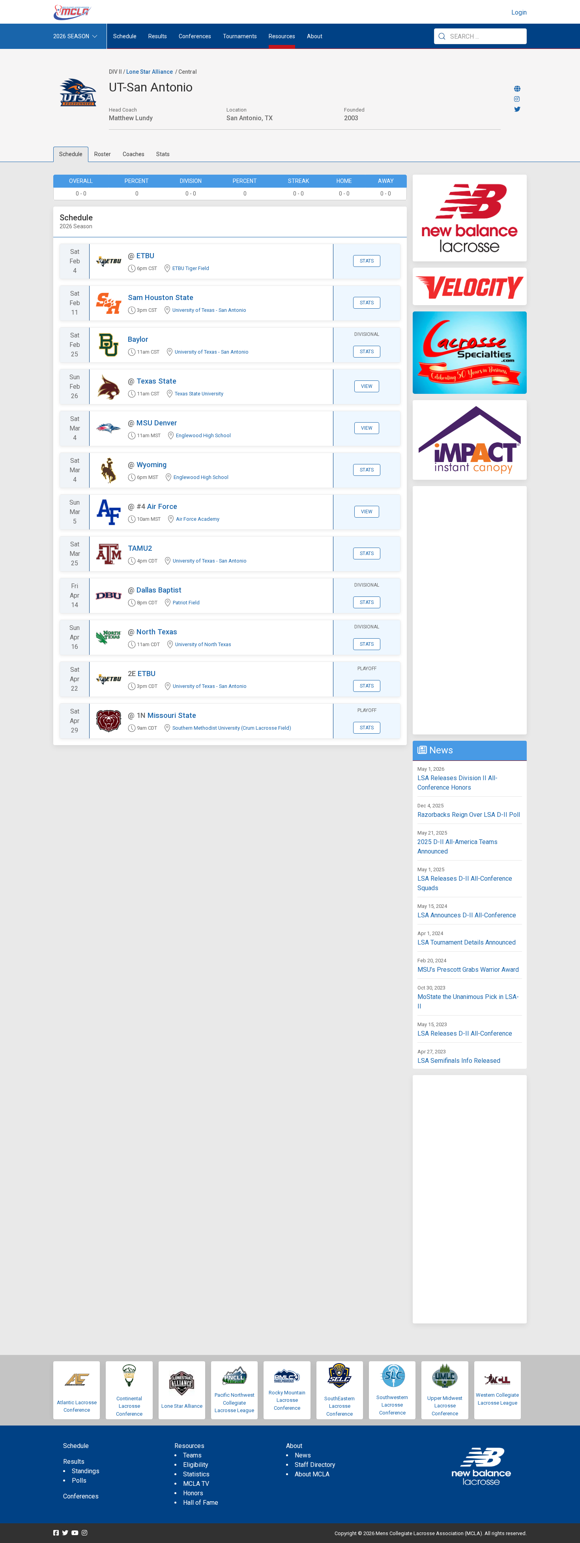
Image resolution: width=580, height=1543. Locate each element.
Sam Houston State (160, 297)
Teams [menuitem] (192, 1455)
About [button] (314, 36)
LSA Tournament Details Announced (466, 942)
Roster (102, 154)
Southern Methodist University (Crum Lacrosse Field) (231, 728)
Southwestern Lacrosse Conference (392, 1405)
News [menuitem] (303, 1455)
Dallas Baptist (159, 590)
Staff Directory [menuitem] (315, 1464)
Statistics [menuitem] (196, 1474)
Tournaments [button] (240, 36)
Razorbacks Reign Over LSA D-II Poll (468, 814)
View (366, 386)
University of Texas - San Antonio (209, 310)
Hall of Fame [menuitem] (200, 1502)
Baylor (138, 339)
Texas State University (199, 394)
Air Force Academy (197, 519)
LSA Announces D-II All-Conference (466, 915)
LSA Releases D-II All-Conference (464, 1033)
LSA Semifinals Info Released (458, 1060)
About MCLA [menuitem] (312, 1474)
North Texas (157, 632)
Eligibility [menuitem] (195, 1464)
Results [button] (157, 36)
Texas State (156, 381)
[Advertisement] (470, 610)
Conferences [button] (195, 36)
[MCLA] (73, 12)
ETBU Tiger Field (190, 268)
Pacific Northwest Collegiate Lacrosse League (234, 1402)
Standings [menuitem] (85, 1471)
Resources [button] (282, 36)
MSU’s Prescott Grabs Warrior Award (468, 969)
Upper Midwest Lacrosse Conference (444, 1405)
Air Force (162, 506)
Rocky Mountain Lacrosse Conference (287, 1400)
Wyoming (152, 464)
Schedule (70, 154)
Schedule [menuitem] (125, 36)
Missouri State (172, 715)
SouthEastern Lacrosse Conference (339, 1406)
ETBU (145, 256)
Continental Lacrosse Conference (129, 1406)
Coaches (133, 154)
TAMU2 (140, 548)
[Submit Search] (442, 36)
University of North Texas (203, 644)
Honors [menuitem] (193, 1493)
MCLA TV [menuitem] (196, 1483)
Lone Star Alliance (149, 72)
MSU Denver (157, 423)
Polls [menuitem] (79, 1480)
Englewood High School (203, 435)
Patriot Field (186, 603)
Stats (163, 154)
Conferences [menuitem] (81, 1496)
